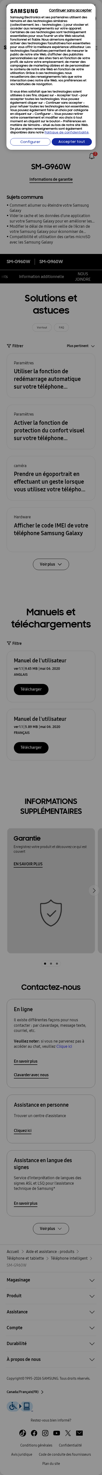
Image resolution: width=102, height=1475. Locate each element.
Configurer (30, 142)
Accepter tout (71, 142)
